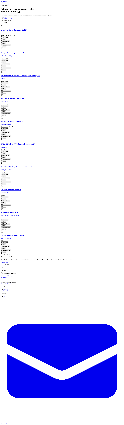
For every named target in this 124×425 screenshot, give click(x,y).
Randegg (10, 276)
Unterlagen (4, 2)
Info (1, 2)
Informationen (6, 290)
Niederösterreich (8, 18)
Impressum (5, 296)
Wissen (9, 2)
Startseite (5, 289)
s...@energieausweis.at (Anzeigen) (8, 282)
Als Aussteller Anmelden (6, 284)
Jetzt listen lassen (4, 262)
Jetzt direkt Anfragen (5, 4)
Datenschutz (6, 297)
